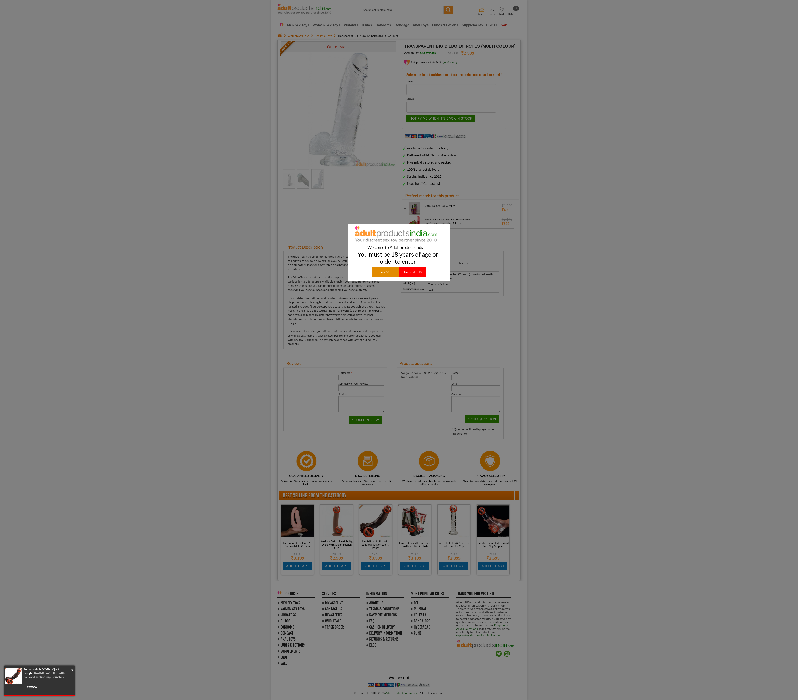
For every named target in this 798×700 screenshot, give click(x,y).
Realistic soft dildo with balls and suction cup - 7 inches (44, 675)
